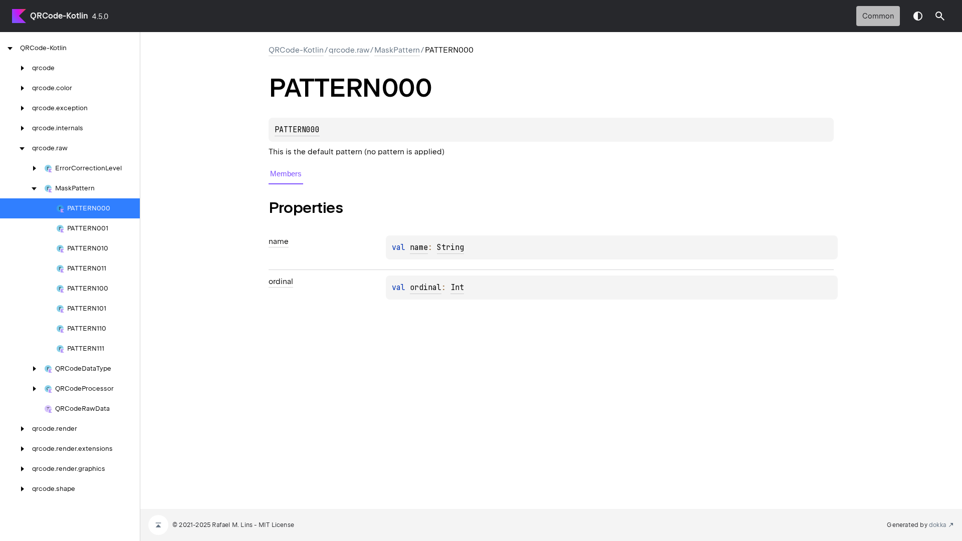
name (419, 247)
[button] (940, 16)
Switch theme (918, 16)
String (450, 247)
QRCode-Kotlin (59, 16)
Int (457, 288)
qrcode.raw (349, 50)
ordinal (425, 288)
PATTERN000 (297, 130)
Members (286, 173)
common (878, 16)
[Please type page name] (940, 16)
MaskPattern (397, 50)
